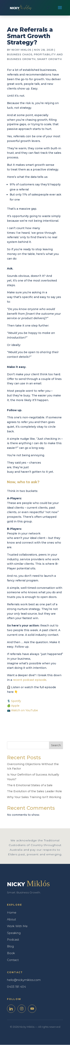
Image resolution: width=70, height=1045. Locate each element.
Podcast (13, 939)
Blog (10, 946)
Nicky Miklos (21, 49)
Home (11, 912)
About (11, 919)
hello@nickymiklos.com (24, 980)
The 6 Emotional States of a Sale (29, 785)
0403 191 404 (16, 987)
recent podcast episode (29, 680)
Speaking (14, 933)
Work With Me (17, 926)
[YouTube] (32, 1009)
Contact (13, 960)
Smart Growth (49, 59)
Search (56, 745)
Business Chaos (19, 54)
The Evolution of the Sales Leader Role (34, 791)
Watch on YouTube (24, 710)
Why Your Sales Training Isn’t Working (34, 797)
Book (11, 953)
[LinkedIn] (11, 1009)
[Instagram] (22, 1009)
